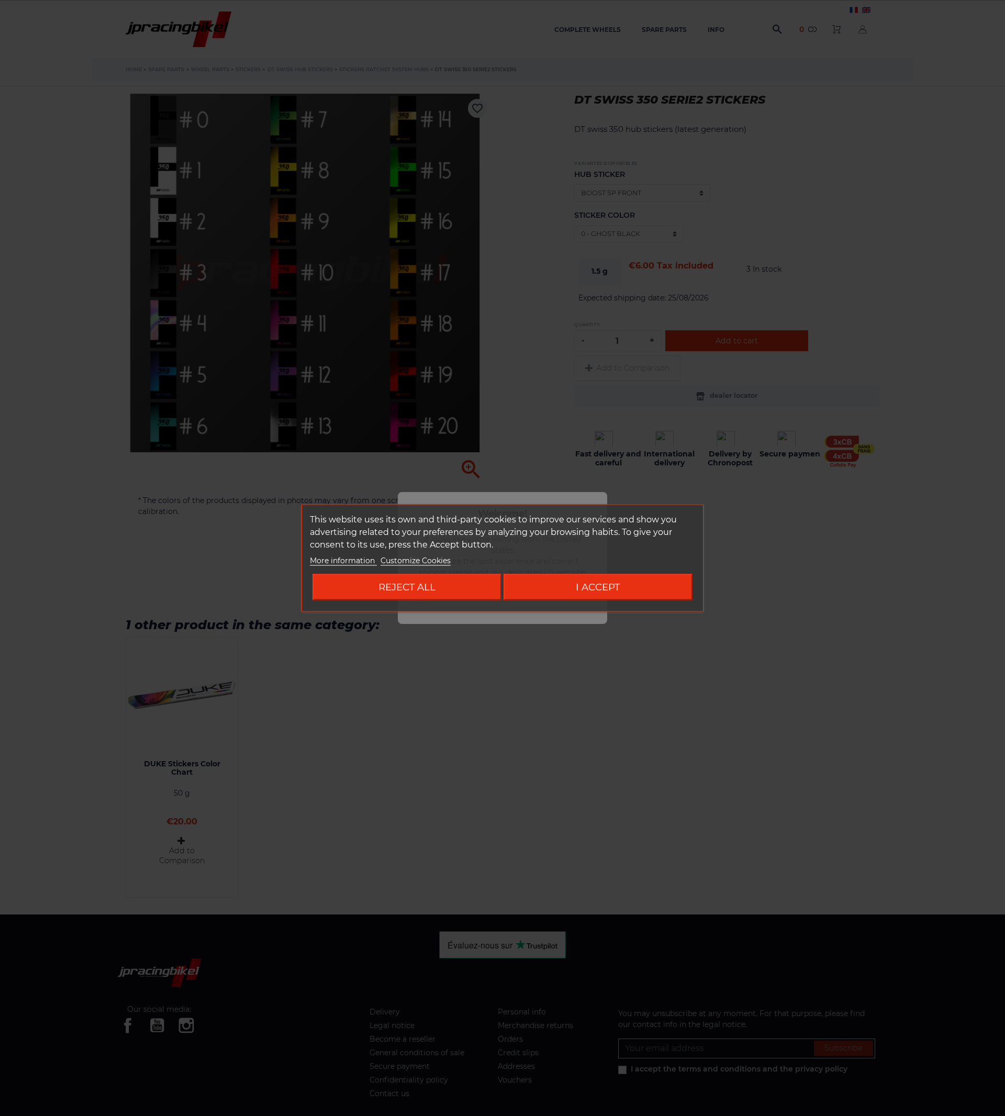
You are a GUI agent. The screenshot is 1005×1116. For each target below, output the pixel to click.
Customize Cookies (416, 560)
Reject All (407, 587)
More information (343, 560)
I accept (598, 587)
